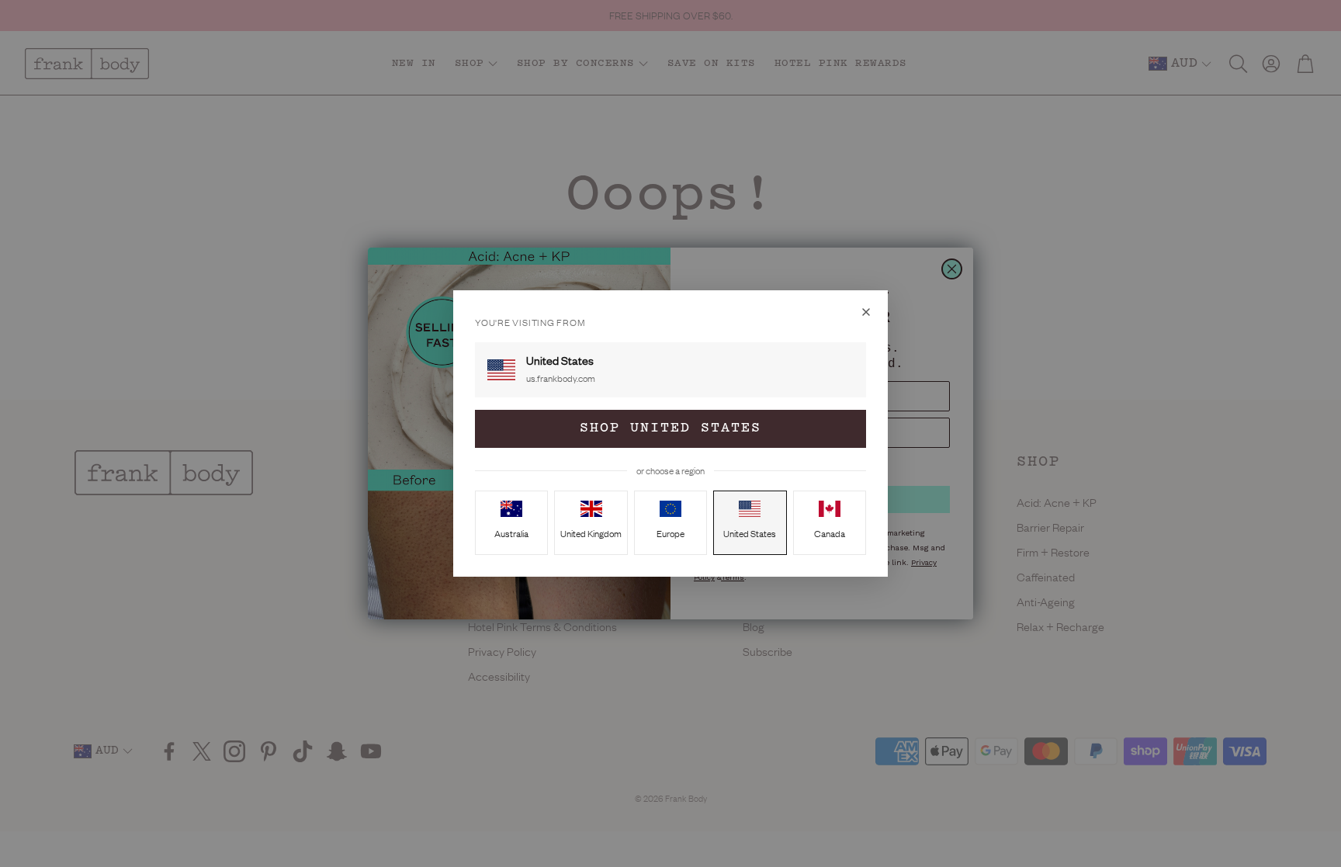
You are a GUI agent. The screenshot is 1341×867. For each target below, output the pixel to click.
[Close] (866, 312)
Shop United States (670, 428)
